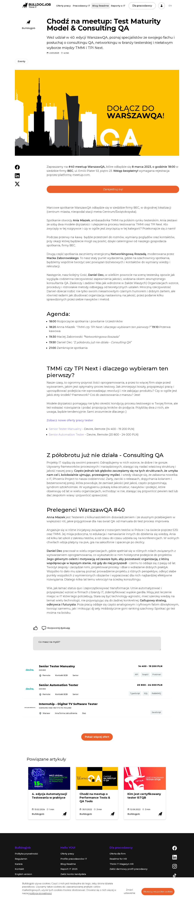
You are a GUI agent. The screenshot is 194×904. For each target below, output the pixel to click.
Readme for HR (118, 858)
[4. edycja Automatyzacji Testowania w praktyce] (49, 778)
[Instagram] (174, 866)
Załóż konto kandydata (73, 874)
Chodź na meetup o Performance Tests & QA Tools (95, 797)
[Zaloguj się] (161, 5)
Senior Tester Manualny (65, 429)
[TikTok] (174, 875)
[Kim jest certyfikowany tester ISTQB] (145, 778)
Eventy (21, 61)
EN (170, 5)
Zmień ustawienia (129, 892)
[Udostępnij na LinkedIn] (17, 175)
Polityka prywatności (26, 853)
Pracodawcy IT (81, 5)
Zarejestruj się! (113, 189)
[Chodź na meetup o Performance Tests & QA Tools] (97, 778)
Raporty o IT (118, 5)
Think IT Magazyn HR (122, 864)
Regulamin (21, 858)
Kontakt (19, 869)
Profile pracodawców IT (73, 858)
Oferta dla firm (118, 853)
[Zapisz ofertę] (167, 670)
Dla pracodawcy (142, 5)
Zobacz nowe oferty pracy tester (70, 420)
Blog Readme (100, 5)
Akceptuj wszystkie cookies (158, 891)
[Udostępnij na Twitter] (17, 183)
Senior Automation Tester (66, 434)
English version (23, 874)
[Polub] (35, 628)
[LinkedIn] (174, 857)
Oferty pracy (63, 5)
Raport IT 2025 (68, 869)
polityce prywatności (40, 893)
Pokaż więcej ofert (97, 736)
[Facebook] (174, 848)
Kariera (18, 864)
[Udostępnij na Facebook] (17, 167)
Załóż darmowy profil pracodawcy (128, 869)
